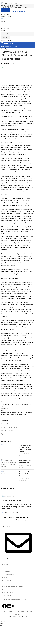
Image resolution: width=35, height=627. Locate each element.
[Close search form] (2, 2)
